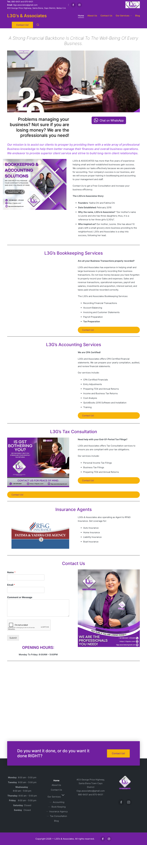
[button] (22, 25)
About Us (56, 785)
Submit (13, 637)
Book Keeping (59, 806)
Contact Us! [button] (118, 753)
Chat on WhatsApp (112, 120)
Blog (56, 820)
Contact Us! (88, 330)
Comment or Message (19, 597)
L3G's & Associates (27, 15)
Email (11, 584)
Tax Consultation (58, 816)
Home (56, 780)
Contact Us (56, 789)
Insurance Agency (58, 811)
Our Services (54, 796)
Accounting (58, 802)
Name (11, 572)
